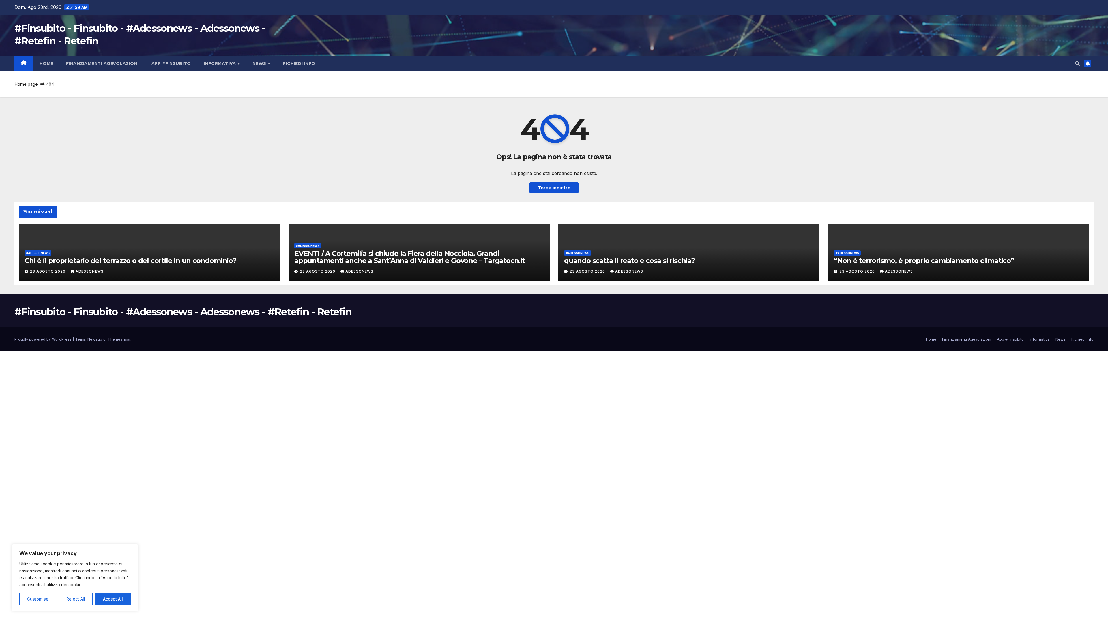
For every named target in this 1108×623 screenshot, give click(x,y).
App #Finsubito (171, 63)
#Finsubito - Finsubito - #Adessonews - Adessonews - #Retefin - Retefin (182, 312)
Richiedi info (299, 63)
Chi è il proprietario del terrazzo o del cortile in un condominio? (130, 260)
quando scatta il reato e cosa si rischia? (629, 260)
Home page (26, 84)
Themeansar (119, 339)
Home (46, 63)
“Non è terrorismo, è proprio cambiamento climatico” (924, 260)
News (260, 63)
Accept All (113, 598)
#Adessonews (38, 253)
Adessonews (90, 271)
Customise (37, 598)
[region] (75, 577)
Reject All (75, 598)
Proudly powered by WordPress (43, 339)
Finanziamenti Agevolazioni (102, 63)
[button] (1077, 63)
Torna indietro (554, 188)
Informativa (220, 63)
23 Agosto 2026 (48, 271)
